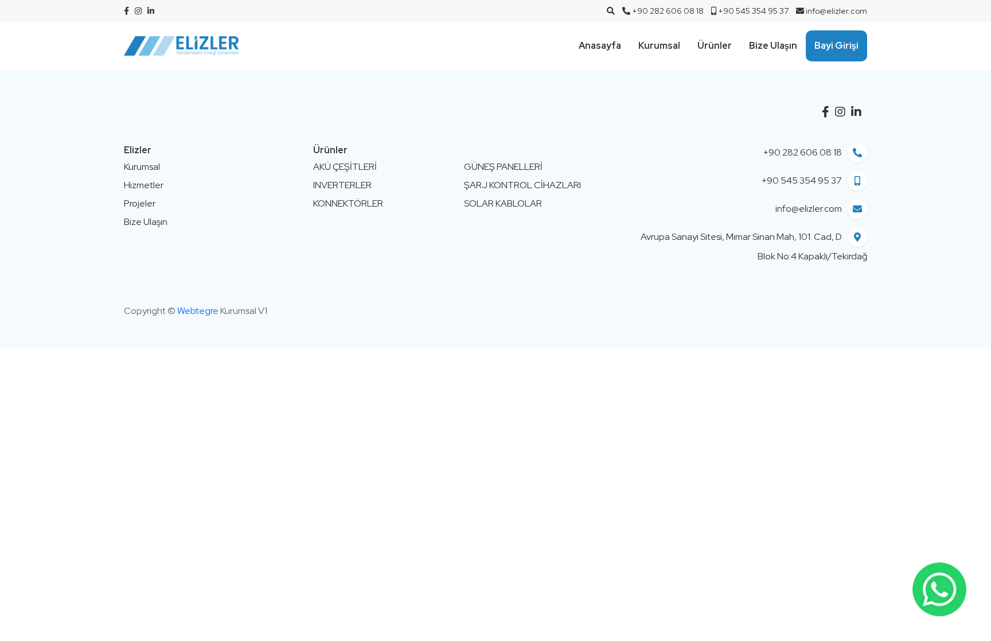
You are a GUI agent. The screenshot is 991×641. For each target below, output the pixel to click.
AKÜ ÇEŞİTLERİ (345, 167)
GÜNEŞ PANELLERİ (503, 167)
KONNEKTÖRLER (348, 203)
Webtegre (198, 311)
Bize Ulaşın (773, 46)
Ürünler (714, 46)
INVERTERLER (342, 185)
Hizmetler (143, 185)
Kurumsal (659, 46)
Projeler (139, 203)
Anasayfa (600, 46)
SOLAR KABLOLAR (503, 203)
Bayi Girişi (836, 46)
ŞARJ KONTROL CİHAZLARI (522, 185)
